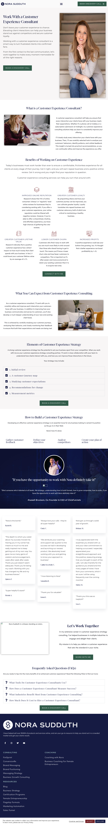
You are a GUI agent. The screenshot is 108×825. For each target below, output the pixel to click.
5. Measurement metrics (21, 393)
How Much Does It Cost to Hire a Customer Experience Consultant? (44, 700)
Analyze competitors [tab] (64, 441)
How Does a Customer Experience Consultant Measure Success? (42, 688)
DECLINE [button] (100, 821)
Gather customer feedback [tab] (15, 441)
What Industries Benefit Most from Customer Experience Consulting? (45, 694)
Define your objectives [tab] (39, 441)
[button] (61, 4)
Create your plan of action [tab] (92, 441)
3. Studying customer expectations (27, 381)
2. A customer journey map (23, 375)
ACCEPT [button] (90, 821)
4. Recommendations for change (26, 387)
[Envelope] (24, 743)
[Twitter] (18, 743)
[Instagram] (11, 743)
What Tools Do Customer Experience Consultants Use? (38, 682)
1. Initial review (17, 369)
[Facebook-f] (5, 743)
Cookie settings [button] (76, 821)
